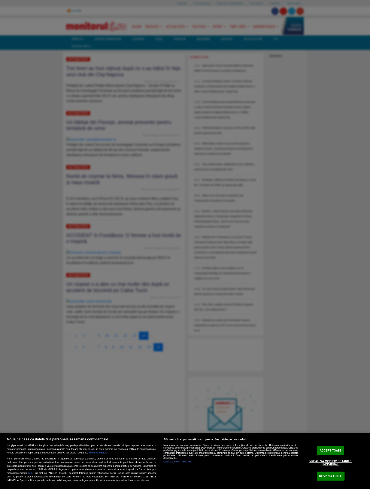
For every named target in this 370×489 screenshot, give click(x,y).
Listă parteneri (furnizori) (177, 461)
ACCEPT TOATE (331, 450)
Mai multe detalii (98, 452)
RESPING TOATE (330, 476)
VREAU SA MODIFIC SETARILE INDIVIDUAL (330, 462)
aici (30, 472)
